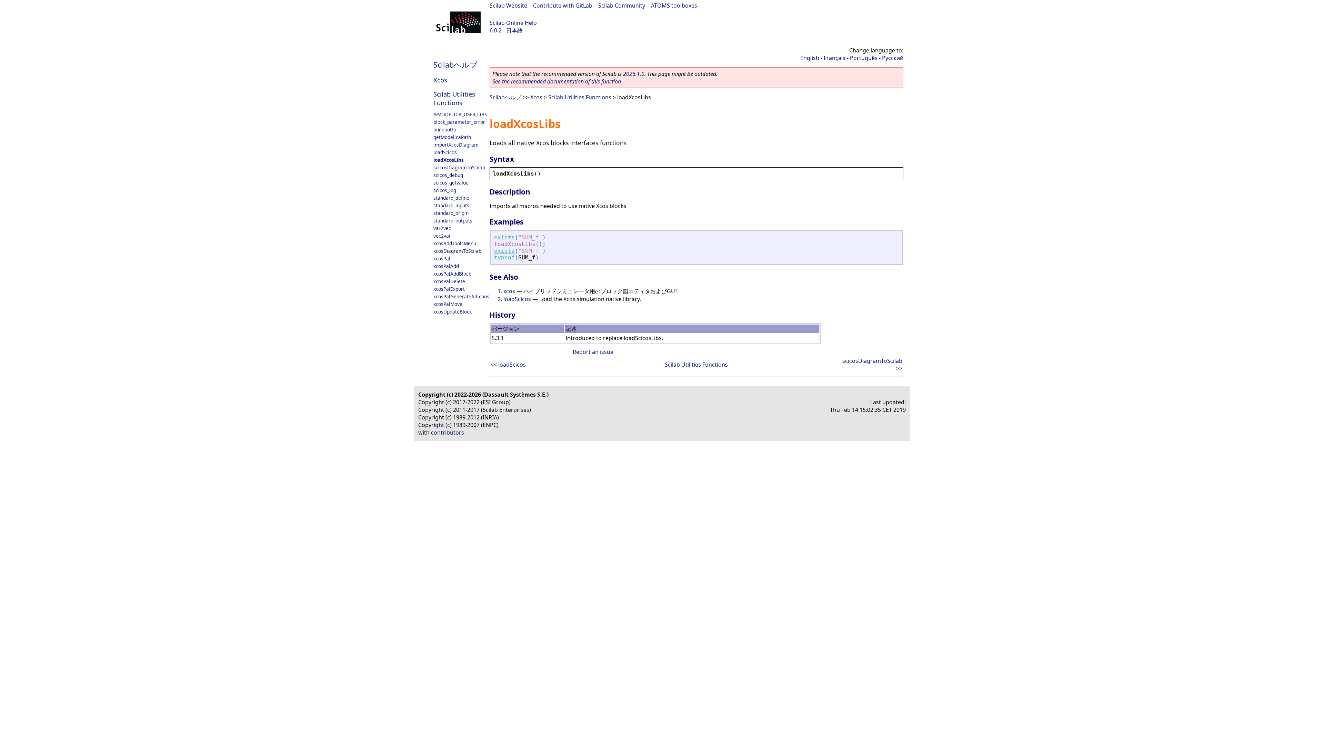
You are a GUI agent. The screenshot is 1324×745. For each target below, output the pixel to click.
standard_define (451, 198)
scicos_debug (448, 175)
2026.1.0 (633, 74)
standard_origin (451, 213)
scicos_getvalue (451, 182)
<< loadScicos (508, 364)
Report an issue (593, 352)
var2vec (442, 228)
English (809, 58)
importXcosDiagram (456, 144)
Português (863, 58)
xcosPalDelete (449, 281)
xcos (509, 291)
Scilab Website (508, 5)
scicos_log (444, 190)
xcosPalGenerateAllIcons (461, 296)
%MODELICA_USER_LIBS (460, 114)
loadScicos (445, 152)
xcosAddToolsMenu (454, 243)
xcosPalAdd (446, 266)
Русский (892, 58)
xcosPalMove (447, 304)
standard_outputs (452, 220)
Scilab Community (621, 5)
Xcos (440, 80)
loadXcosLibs (448, 160)
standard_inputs (451, 205)
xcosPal (441, 258)
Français (834, 58)
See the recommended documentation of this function (556, 81)
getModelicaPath (452, 137)
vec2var (442, 235)
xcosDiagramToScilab (457, 251)
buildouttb (444, 129)
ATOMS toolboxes (674, 5)
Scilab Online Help (513, 23)
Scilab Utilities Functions (454, 98)
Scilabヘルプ (455, 65)
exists (504, 237)
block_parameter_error (459, 122)
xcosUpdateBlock (452, 311)
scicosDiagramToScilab (459, 167)
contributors (447, 432)
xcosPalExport (449, 289)
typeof (504, 257)
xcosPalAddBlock (452, 273)
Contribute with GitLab (562, 5)
